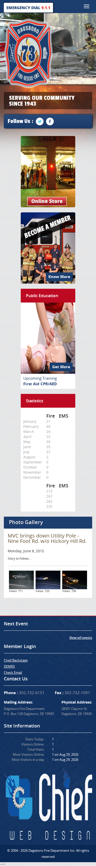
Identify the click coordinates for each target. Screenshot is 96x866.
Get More (61, 366)
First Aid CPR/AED (40, 384)
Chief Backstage (16, 660)
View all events (80, 637)
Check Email (13, 672)
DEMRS (9, 666)
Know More (59, 276)
